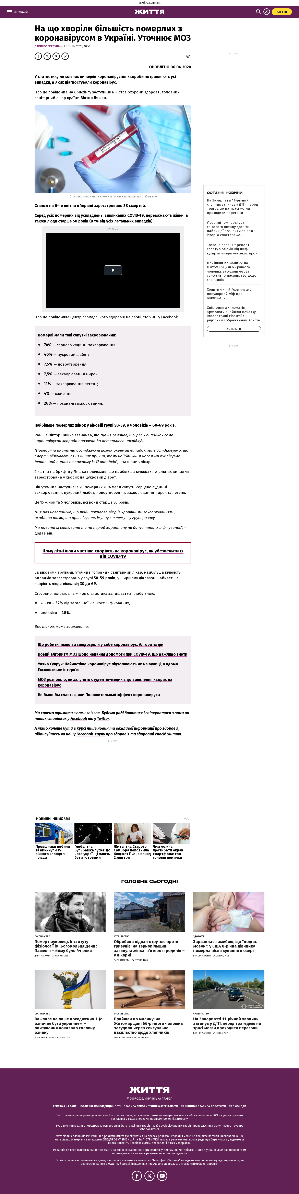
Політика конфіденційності (100, 1106)
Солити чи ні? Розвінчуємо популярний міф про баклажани (229, 293)
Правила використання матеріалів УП (151, 1106)
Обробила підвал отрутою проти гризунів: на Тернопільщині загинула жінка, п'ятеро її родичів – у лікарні (149, 948)
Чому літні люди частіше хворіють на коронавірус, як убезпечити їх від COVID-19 (113, 553)
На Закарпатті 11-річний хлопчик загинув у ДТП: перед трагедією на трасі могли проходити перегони (232, 206)
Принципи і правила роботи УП (203, 1106)
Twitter (103, 718)
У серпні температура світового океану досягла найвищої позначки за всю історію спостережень (230, 228)
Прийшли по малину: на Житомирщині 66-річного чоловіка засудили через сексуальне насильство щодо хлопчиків (231, 271)
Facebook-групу (90, 734)
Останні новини (224, 193)
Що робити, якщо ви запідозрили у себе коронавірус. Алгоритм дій (100, 644)
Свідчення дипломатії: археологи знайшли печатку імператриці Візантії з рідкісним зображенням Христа (233, 314)
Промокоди (237, 1106)
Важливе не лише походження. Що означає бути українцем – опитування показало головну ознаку (69, 1026)
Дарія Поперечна (47, 46)
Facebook (78, 718)
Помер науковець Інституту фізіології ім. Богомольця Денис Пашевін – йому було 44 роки (66, 946)
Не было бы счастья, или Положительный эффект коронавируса (99, 694)
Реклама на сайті (65, 1106)
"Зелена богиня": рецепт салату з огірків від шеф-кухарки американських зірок (232, 249)
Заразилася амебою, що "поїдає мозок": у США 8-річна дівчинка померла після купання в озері (225, 946)
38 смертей (134, 205)
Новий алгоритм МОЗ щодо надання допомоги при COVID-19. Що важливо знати (112, 654)
